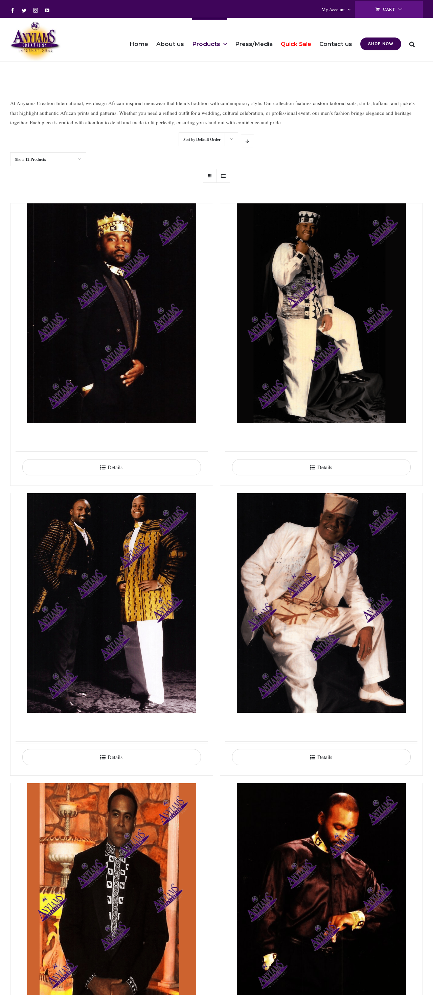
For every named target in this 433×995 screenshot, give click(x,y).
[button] (412, 39)
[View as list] (223, 175)
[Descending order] (247, 141)
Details (115, 467)
